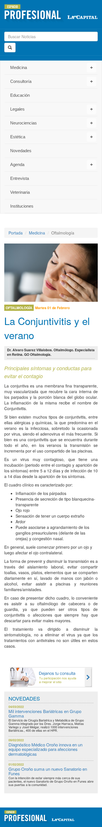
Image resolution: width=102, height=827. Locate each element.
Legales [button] (51, 109)
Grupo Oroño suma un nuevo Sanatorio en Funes (47, 771)
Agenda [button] (51, 164)
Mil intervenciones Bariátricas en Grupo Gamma (44, 713)
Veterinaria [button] (20, 192)
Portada (15, 233)
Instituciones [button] (21, 206)
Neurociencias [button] (51, 123)
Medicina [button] (51, 67)
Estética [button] (51, 136)
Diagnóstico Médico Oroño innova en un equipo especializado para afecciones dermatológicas (45, 749)
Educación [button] (20, 95)
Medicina (37, 233)
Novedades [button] (20, 150)
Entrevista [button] (19, 178)
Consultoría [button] (51, 81)
